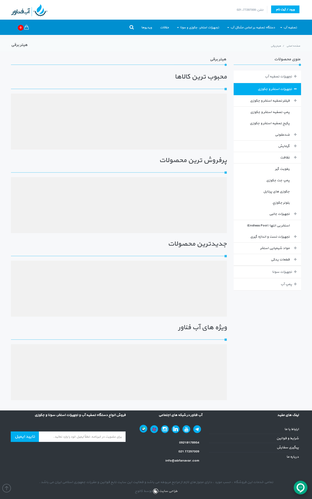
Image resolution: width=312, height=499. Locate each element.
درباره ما (292, 457)
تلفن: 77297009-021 (250, 10)
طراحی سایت (167, 491)
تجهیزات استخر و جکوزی (275, 89)
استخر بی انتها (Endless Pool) (268, 225)
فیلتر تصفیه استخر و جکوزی (270, 100)
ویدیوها (146, 27)
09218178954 (189, 442)
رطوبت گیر (282, 169)
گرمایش (284, 146)
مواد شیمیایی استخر (275, 248)
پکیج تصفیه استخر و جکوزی (270, 123)
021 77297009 (189, 451)
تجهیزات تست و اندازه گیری (270, 236)
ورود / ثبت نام (285, 9)
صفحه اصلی (293, 46)
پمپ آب (286, 284)
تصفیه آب (290, 27)
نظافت (285, 157)
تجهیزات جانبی (279, 214)
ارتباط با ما (291, 429)
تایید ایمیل (25, 436)
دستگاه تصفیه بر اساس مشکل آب (252, 27)
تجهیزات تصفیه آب (278, 76)
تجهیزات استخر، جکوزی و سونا (199, 27)
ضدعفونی (282, 134)
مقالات (164, 27)
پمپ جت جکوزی (278, 180)
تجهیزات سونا (282, 272)
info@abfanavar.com (182, 460)
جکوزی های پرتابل (276, 191)
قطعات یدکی (280, 259)
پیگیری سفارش (288, 447)
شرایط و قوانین (287, 438)
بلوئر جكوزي (281, 202)
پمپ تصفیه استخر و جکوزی (270, 112)
